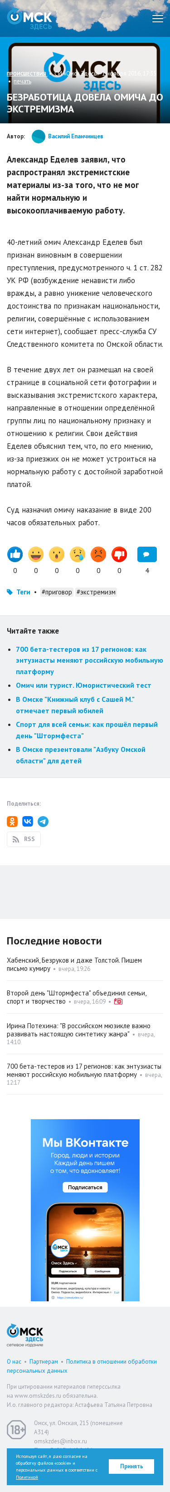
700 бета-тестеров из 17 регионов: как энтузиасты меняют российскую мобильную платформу (89, 660)
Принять (131, 1466)
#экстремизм (96, 592)
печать (22, 81)
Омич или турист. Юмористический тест (83, 685)
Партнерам (43, 1361)
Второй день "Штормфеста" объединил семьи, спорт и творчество (76, 997)
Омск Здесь (29, 18)
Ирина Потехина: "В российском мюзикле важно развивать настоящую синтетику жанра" (79, 1029)
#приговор (57, 592)
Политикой (27, 1477)
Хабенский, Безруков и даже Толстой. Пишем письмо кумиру (74, 964)
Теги (23, 592)
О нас (14, 1361)
